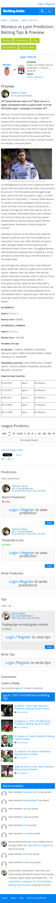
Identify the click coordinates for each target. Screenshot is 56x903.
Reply (49, 522)
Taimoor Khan (18, 92)
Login (40, 4)
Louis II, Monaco (35, 77)
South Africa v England (38, 845)
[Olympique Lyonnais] (21, 71)
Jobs (22, 897)
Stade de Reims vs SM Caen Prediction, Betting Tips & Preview (34, 768)
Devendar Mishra (31, 792)
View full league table (12, 449)
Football (14, 20)
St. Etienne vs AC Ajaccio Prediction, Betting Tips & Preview (32, 753)
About (14, 897)
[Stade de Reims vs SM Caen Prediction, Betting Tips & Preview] (7, 771)
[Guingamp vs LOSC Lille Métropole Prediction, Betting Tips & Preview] (7, 726)
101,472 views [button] (27, 47)
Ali (24, 825)
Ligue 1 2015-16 (29, 20)
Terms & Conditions (36, 897)
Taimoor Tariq (19, 486)
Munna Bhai (18, 613)
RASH (25, 854)
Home (4, 20)
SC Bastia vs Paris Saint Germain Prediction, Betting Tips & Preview (31, 707)
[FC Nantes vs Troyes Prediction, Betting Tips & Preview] (7, 741)
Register (50, 4)
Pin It (18, 455)
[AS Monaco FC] (7, 71)
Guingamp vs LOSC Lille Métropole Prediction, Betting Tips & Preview (32, 722)
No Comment (22, 712)
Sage (25, 816)
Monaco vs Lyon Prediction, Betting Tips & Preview (27, 29)
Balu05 (26, 862)
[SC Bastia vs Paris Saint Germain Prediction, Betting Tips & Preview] (7, 710)
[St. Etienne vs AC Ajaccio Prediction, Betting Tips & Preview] (7, 756)
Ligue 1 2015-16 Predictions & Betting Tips (26, 696)
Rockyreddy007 (30, 800)
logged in (18, 688)
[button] (7, 40)
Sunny (26, 833)
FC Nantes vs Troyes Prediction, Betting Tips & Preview (34, 737)
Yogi (25, 808)
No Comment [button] (9, 47)
